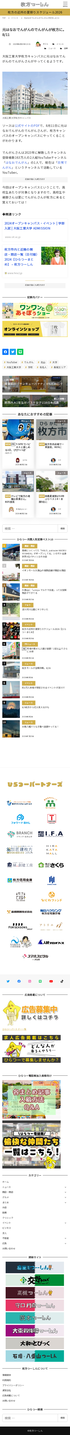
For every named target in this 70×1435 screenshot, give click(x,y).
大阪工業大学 (13, 367)
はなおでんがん (16, 162)
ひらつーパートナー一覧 (14, 1029)
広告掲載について (11, 1395)
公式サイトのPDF (27, 125)
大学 (54, 362)
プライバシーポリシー (13, 1385)
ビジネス (6, 1227)
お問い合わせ (9, 1248)
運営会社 (6, 1390)
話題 (66, 48)
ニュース (52, 48)
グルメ (5, 1197)
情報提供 (6, 1374)
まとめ (5, 1202)
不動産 (5, 1238)
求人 (4, 1233)
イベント (60, 44)
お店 (4, 1207)
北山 (43, 362)
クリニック (7, 1217)
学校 (30, 367)
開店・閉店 (7, 1191)
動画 (4, 1212)
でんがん (29, 362)
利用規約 (6, 1380)
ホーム (5, 1181)
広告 (4, 1243)
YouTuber (11, 362)
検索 (62, 528)
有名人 (43, 367)
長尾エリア (59, 367)
